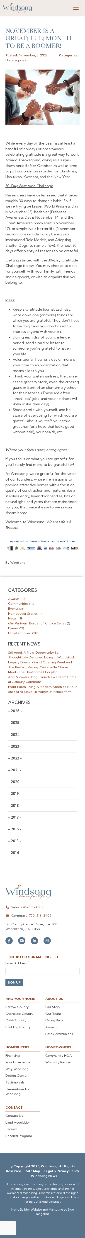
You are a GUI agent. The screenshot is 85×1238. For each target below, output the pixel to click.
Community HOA (58, 1056)
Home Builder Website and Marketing (37, 1209)
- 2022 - (15, 758)
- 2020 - (15, 782)
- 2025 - (15, 723)
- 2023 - (15, 746)
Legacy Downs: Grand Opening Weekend (40, 662)
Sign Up (14, 982)
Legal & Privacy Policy (61, 1171)
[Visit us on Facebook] (9, 940)
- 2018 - (15, 805)
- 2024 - (15, 735)
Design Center (16, 1076)
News (15, 618)
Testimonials (14, 1082)
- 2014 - (15, 853)
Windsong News (44, 1176)
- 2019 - (15, 793)
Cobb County (15, 1020)
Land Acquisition (18, 1122)
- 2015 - (14, 841)
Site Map (33, 1171)
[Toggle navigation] (76, 7)
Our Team (53, 1014)
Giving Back (54, 1020)
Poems (16, 628)
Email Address (17, 963)
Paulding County (18, 1027)
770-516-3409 (40, 916)
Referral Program (18, 1136)
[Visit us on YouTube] (21, 940)
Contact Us (14, 1116)
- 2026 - (15, 711)
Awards (16, 599)
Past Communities (59, 1034)
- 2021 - (14, 770)
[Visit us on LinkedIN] (34, 940)
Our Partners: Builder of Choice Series (39, 623)
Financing (12, 1056)
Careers (11, 1129)
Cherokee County (19, 1014)
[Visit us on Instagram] (47, 940)
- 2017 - (15, 817)
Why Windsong (17, 1069)
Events (16, 609)
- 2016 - (15, 829)
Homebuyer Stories (25, 614)
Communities (21, 604)
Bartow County (17, 1007)
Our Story (52, 1007)
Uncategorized (23, 633)
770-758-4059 (32, 907)
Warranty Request (59, 1062)
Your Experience (17, 1062)
